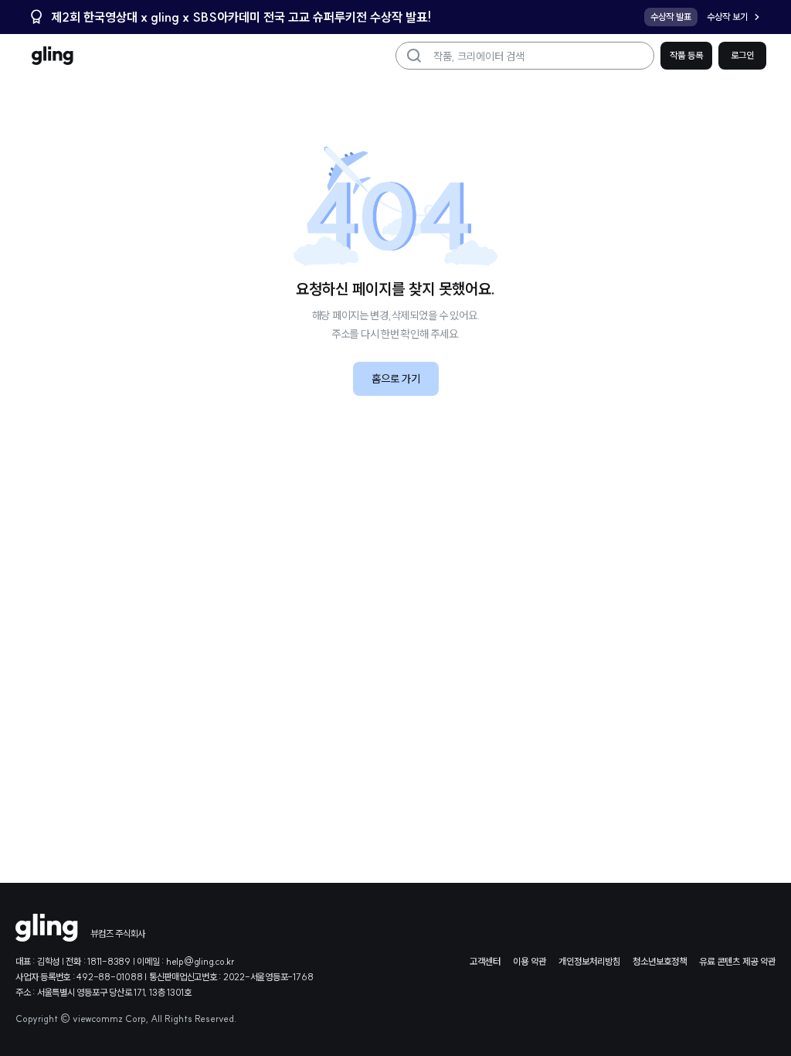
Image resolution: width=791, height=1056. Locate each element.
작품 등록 (686, 55)
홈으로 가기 (396, 379)
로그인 (742, 55)
